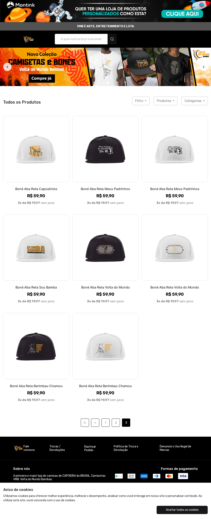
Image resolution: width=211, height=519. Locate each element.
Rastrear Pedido (90, 448)
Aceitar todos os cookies (182, 510)
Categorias (193, 101)
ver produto (36, 149)
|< (85, 422)
